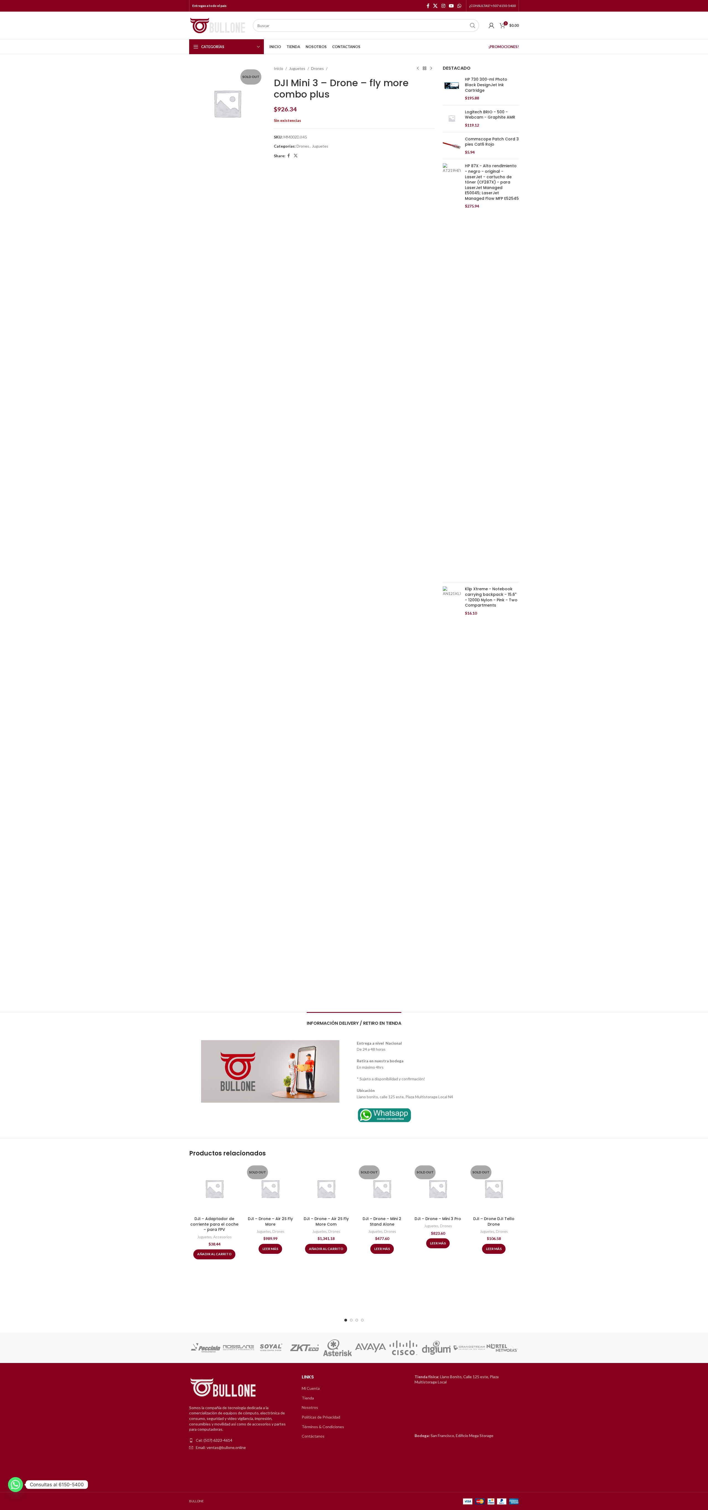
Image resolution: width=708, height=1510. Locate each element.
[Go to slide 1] (345, 1320)
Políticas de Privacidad (321, 1417)
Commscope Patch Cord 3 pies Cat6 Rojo (492, 142)
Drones (317, 68)
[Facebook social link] (428, 6)
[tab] (354, 1020)
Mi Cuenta (311, 1388)
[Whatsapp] (15, 1484)
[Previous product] (418, 68)
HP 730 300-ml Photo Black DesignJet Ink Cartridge (486, 85)
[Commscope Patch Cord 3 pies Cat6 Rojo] (452, 146)
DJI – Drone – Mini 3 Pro (438, 1218)
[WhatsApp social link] (459, 6)
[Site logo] (218, 25)
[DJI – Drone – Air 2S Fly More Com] (326, 1188)
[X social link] (435, 6)
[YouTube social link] (451, 6)
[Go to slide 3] (356, 1320)
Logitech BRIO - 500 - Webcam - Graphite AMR (490, 114)
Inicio (278, 68)
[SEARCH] (472, 25)
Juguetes (297, 68)
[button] (195, 1347)
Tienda (308, 1398)
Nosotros (310, 1407)
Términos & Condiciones (323, 1426)
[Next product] (431, 68)
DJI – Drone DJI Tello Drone (493, 1221)
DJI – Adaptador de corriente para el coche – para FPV (214, 1224)
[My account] (491, 25)
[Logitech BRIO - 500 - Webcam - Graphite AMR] (452, 118)
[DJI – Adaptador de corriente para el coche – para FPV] (214, 1188)
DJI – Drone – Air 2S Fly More (270, 1221)
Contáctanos (313, 1436)
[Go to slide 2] (351, 1320)
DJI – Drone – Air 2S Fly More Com (326, 1221)
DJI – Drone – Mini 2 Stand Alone (382, 1221)
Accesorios (222, 1237)
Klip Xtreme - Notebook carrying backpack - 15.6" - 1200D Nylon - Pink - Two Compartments (491, 597)
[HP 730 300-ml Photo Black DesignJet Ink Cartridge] (452, 89)
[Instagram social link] (443, 6)
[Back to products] (424, 68)
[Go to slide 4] (362, 1320)
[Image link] (384, 1114)
